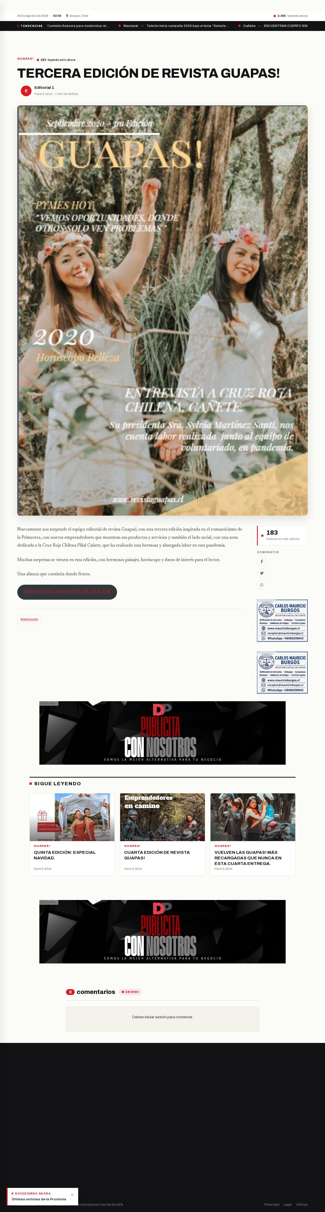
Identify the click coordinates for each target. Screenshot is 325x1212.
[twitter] (25, 1150)
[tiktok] (44, 1150)
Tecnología (177, 1168)
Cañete (98, 1133)
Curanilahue (102, 1142)
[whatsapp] (51, 1150)
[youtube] (38, 1150)
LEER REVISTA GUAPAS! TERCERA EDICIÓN (67, 592)
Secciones (176, 40)
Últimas (302, 1204)
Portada (115, 40)
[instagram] (31, 1150)
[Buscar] (303, 40)
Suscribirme (287, 1074)
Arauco (98, 1168)
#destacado (29, 619)
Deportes (175, 1142)
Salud (172, 1159)
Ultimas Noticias (213, 40)
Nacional (174, 1133)
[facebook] (18, 1150)
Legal (288, 1204)
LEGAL (245, 40)
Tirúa (96, 1159)
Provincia (145, 40)
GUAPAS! (25, 58)
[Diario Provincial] (38, 40)
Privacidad (271, 1204)
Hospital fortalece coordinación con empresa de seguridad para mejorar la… (104, 5)
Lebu (96, 1176)
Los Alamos (101, 1150)
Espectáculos (178, 1176)
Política (174, 1150)
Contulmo (100, 1185)
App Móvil (261, 1152)
